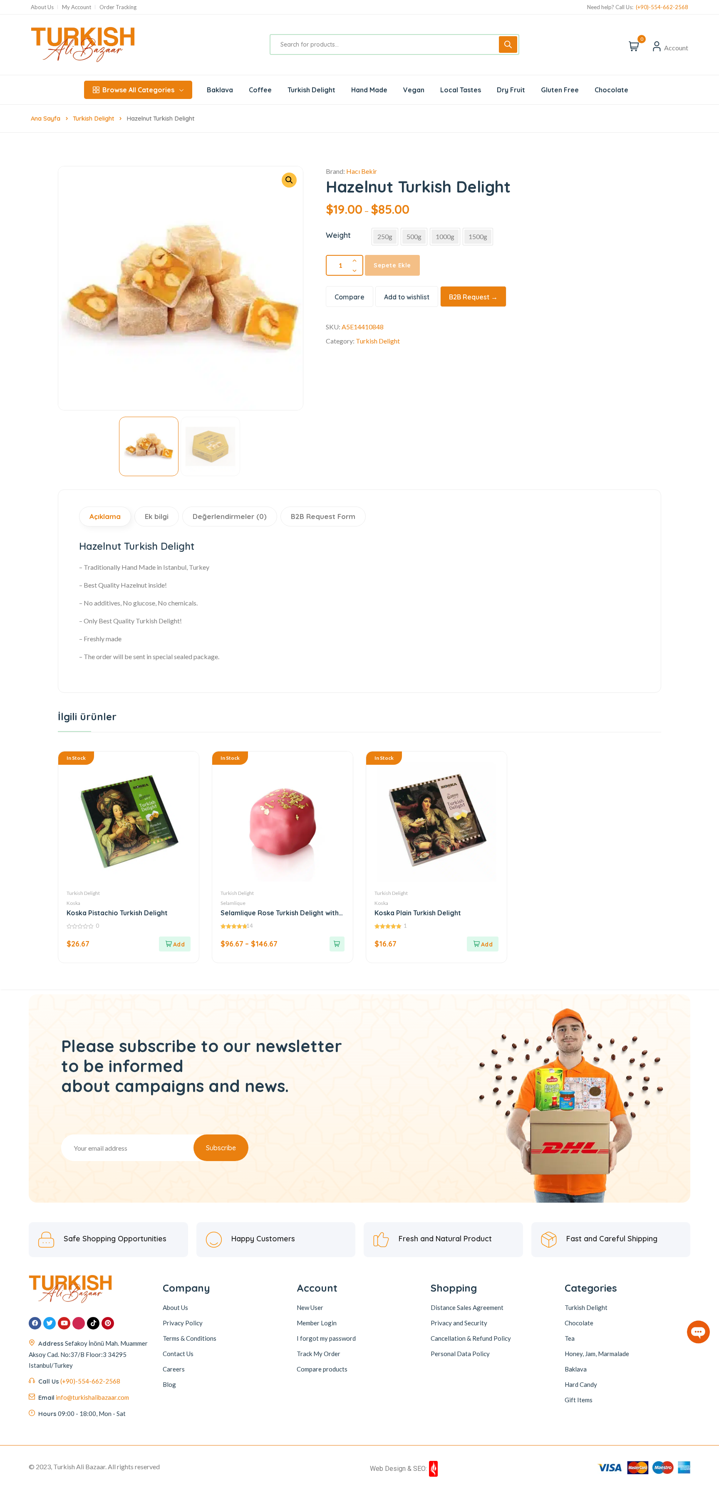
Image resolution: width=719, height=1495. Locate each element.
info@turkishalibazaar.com (92, 1397)
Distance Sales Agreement (467, 1307)
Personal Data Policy (460, 1353)
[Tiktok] (93, 1323)
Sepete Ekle (392, 265)
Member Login (317, 1322)
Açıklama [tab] (105, 516)
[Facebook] (35, 1323)
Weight (338, 235)
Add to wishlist (406, 297)
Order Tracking (117, 7)
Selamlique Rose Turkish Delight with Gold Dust (280, 913)
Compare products (322, 1368)
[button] (289, 180)
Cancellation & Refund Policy (471, 1338)
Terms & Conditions (189, 1338)
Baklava (576, 1368)
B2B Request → (473, 297)
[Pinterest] (108, 1323)
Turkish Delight (93, 118)
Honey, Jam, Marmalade (597, 1353)
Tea (570, 1338)
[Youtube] (64, 1323)
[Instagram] (78, 1323)
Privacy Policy (183, 1322)
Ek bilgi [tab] (157, 516)
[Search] (508, 44)
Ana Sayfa (45, 118)
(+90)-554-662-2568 (662, 7)
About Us (42, 7)
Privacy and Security (459, 1322)
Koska (73, 903)
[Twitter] (49, 1323)
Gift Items (579, 1399)
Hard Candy (581, 1384)
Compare (349, 297)
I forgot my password (326, 1338)
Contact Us (178, 1353)
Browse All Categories (138, 90)
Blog (169, 1384)
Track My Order (318, 1353)
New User (310, 1307)
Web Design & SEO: (398, 1468)
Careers (174, 1368)
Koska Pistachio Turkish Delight (117, 913)
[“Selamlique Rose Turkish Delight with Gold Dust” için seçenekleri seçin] (337, 944)
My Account (76, 7)
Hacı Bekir (361, 171)
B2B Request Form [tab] (323, 516)
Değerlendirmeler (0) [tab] (230, 516)
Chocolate (579, 1322)
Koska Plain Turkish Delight (417, 913)
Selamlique (233, 903)
